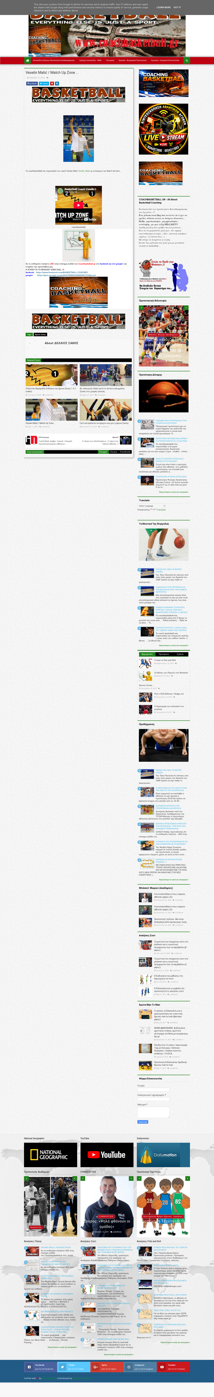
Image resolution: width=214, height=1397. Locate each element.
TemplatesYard (49, 1378)
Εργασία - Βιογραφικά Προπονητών (133, 60)
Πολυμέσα (110, 60)
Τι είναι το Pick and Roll (165, 660)
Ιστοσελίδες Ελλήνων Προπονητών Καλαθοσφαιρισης (54, 60)
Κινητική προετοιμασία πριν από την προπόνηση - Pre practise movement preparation (171, 826)
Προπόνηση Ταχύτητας (163, 1216)
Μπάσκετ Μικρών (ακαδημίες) (106, 1206)
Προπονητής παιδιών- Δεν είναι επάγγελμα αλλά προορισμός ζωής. (50, 1221)
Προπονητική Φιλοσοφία (163, 335)
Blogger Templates (82, 1378)
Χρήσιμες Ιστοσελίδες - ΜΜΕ (90, 60)
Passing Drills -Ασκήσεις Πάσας (56, 1247)
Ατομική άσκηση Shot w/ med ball (113, 1339)
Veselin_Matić (84, 171)
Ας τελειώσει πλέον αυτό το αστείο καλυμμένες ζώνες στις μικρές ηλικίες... (102, 390)
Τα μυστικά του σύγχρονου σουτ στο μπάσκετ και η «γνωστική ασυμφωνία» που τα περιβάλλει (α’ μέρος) (115, 1267)
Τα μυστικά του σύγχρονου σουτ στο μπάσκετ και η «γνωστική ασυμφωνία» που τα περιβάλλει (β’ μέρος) (115, 1249)
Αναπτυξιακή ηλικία (49, 1211)
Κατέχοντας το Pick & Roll (166, 1265)
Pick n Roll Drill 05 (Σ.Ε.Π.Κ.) (167, 1310)
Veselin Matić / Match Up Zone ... (40, 423)
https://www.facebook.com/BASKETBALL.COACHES (62, 272)
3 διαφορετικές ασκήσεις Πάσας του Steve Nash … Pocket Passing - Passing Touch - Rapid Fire (57, 1329)
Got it (177, 7)
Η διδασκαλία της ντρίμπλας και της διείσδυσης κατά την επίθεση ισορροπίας (171, 589)
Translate (161, 509)
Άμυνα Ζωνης (40, 334)
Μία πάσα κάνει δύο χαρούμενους (57, 1312)
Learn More (164, 7)
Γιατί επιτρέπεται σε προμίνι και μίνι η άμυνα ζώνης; (104, 423)
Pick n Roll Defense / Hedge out (169, 694)
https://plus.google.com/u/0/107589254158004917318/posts (66, 275)
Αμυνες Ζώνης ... (147, 685)
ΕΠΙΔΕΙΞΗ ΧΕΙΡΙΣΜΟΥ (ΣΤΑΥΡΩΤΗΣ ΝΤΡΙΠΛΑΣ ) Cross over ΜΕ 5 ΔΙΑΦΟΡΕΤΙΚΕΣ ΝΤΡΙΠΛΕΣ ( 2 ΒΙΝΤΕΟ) (171, 609)
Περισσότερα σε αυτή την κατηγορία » (174, 492)
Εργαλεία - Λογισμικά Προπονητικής (165, 60)
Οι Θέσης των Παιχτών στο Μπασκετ (171, 672)
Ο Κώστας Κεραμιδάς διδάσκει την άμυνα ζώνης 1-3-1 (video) (51, 390)
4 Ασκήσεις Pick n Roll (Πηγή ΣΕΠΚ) (170, 1295)
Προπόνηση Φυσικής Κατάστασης (171, 477)
